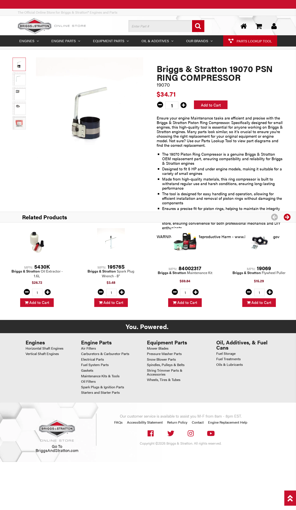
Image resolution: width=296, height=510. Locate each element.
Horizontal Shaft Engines (44, 348)
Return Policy (177, 422)
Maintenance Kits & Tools (100, 375)
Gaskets (87, 370)
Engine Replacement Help (227, 422)
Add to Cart (211, 105)
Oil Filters (88, 381)
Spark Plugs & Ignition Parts (102, 386)
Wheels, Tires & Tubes (164, 379)
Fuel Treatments (228, 358)
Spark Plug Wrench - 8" (111, 274)
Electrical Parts (92, 359)
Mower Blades (158, 348)
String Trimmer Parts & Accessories (164, 372)
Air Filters (88, 348)
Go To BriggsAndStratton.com (57, 448)
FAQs (118, 422)
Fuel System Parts (95, 364)
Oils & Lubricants (229, 364)
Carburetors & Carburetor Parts (105, 353)
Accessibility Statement (145, 422)
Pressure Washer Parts (164, 353)
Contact (198, 422)
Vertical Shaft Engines (42, 353)
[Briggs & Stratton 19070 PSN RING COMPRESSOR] (89, 111)
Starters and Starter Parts (100, 392)
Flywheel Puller (259, 273)
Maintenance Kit (185, 273)
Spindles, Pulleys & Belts (166, 364)
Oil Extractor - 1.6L (37, 274)
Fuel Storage (226, 353)
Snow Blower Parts (161, 359)
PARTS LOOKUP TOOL (254, 41)
